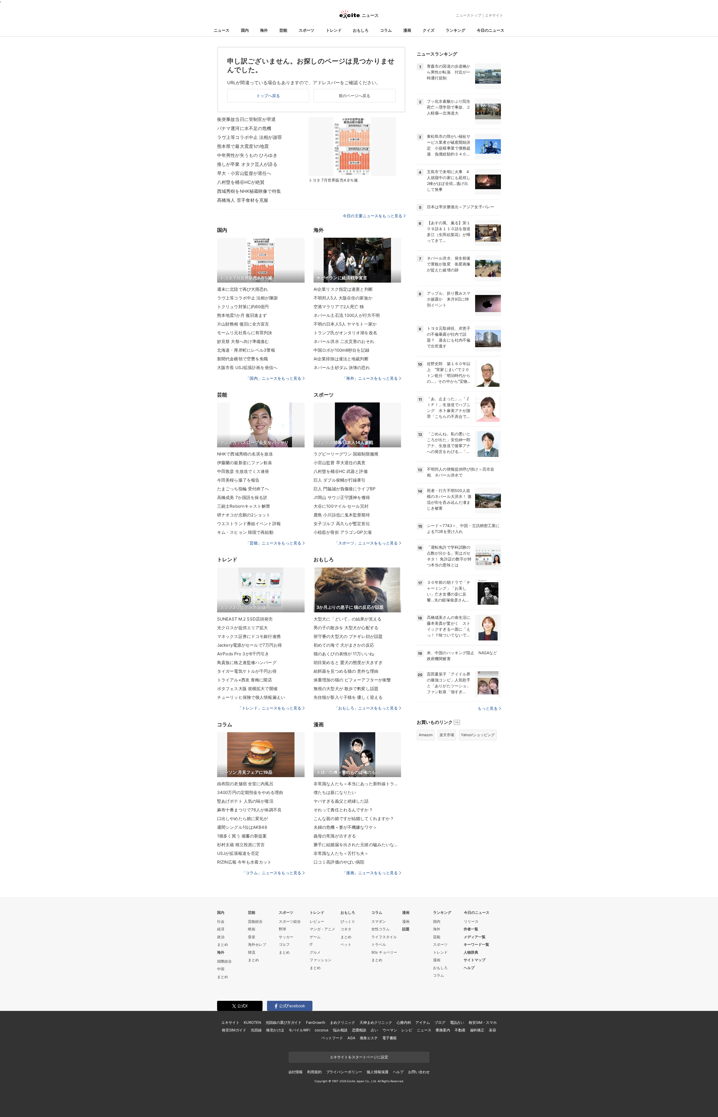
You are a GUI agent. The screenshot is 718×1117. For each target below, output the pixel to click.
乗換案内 (443, 1030)
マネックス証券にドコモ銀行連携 (249, 636)
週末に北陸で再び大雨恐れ (242, 289)
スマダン (378, 921)
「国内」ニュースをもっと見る (273, 378)
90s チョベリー (384, 952)
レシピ (406, 1030)
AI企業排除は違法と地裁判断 (341, 358)
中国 (220, 969)
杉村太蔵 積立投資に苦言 (241, 844)
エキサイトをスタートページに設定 (359, 1057)
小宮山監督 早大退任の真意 (340, 462)
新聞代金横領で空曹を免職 (242, 358)
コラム (386, 30)
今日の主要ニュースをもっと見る (372, 215)
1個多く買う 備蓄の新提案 (242, 836)
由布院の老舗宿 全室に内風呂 (245, 783)
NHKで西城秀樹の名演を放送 (245, 454)
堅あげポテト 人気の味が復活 (245, 801)
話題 (405, 929)
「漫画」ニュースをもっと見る (370, 872)
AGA (351, 1038)
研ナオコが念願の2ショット (244, 515)
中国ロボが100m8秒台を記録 (341, 350)
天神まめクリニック (376, 1022)
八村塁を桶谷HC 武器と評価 (341, 471)
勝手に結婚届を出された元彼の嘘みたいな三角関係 (357, 844)
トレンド (334, 30)
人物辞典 (471, 952)
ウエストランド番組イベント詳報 (249, 523)
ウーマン (390, 1030)
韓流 (251, 952)
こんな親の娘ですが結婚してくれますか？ (354, 818)
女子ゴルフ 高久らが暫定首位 (342, 523)
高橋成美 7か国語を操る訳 (242, 497)
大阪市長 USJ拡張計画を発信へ (247, 367)
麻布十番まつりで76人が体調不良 (249, 809)
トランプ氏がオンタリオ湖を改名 (345, 332)
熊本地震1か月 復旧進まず (242, 315)
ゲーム (315, 937)
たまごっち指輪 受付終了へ (243, 488)
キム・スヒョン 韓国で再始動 (245, 532)
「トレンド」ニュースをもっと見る (269, 708)
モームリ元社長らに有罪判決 (244, 332)
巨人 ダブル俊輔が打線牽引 (340, 480)
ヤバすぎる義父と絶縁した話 (341, 801)
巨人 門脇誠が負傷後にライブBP (345, 488)
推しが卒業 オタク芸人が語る (247, 164)
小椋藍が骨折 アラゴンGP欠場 (343, 532)
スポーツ (306, 30)
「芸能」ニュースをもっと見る (273, 543)
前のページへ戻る (354, 95)
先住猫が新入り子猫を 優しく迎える (348, 697)
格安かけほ (275, 1030)
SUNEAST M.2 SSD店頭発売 (245, 619)
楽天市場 (446, 735)
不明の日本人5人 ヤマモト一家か (345, 324)
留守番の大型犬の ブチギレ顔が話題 (348, 636)
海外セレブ (257, 944)
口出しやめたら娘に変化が (242, 818)
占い (374, 1030)
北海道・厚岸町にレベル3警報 (246, 350)
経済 (220, 929)
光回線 (256, 1030)
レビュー (317, 921)
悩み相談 (340, 1030)
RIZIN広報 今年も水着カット (244, 862)
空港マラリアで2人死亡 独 (339, 306)
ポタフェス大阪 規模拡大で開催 (247, 688)
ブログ (439, 1022)
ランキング (455, 30)
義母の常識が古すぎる (335, 836)
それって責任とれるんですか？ (343, 809)
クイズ (428, 30)
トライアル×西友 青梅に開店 (244, 680)
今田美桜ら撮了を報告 (238, 480)
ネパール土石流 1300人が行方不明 (347, 315)
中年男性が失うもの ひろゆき (247, 155)
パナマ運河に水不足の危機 (244, 128)
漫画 (407, 30)
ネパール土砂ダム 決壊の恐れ (342, 367)
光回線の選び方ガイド (284, 1022)
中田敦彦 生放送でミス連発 (243, 471)
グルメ (315, 952)
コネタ (345, 929)
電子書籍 (389, 1038)
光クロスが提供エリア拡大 (242, 627)
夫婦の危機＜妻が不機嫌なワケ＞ (345, 827)
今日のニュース (490, 30)
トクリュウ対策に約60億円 (243, 306)
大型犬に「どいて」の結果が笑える (347, 619)
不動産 (460, 1030)
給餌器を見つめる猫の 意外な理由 (346, 671)
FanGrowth (315, 1022)
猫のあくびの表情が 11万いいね (344, 653)
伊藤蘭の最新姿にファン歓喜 (244, 462)
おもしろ (361, 30)
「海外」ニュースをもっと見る (370, 378)
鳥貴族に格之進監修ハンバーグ (247, 662)
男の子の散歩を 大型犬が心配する (346, 627)
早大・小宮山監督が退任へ (244, 173)
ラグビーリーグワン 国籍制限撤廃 (346, 454)
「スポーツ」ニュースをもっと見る (366, 543)
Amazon (426, 735)
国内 (245, 30)
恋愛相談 (359, 1030)
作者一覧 (471, 929)
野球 (282, 929)
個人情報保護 (377, 1072)
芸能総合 (255, 921)
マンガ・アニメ (322, 929)
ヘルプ (469, 967)
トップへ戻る (268, 95)
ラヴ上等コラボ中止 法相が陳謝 (247, 298)
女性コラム (380, 929)
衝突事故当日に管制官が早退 (246, 119)
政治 (220, 937)
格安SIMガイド (234, 1030)
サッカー (286, 937)
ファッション (321, 960)
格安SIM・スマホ (483, 1022)
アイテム (422, 1022)
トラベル (378, 944)
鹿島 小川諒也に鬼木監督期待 (342, 515)
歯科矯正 (477, 1030)
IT (311, 944)
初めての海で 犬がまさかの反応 (344, 645)
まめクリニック (342, 1022)
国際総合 (224, 961)
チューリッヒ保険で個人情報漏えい (251, 697)
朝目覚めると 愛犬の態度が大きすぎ (348, 662)
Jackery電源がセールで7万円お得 (249, 645)
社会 (220, 921)
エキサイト (494, 15)
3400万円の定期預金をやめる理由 (250, 792)
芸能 (283, 30)
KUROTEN (252, 1022)
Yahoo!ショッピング (478, 735)
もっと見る (488, 708)
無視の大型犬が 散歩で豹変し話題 (346, 688)
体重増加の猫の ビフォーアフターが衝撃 (352, 680)
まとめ (222, 944)
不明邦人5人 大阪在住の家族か (343, 298)
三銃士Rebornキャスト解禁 (243, 506)
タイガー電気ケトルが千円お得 (247, 671)
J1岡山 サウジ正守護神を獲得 (342, 497)
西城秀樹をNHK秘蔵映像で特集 (249, 191)
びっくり (347, 921)
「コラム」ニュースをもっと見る (271, 872)
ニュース (221, 30)
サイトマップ (474, 960)
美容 (492, 1030)
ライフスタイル (384, 937)
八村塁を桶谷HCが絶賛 (240, 182)
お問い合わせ (419, 1072)
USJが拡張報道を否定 (238, 853)
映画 (251, 929)
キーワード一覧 (476, 944)
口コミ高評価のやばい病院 (339, 862)
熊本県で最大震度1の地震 (243, 146)
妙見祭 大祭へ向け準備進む (243, 341)
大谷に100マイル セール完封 (341, 506)
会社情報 (295, 1072)
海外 (264, 30)
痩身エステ (369, 1038)
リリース (471, 921)
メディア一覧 (474, 937)
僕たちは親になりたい (335, 792)
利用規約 (314, 1072)
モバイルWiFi (299, 1030)
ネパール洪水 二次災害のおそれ (344, 341)
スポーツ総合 (290, 921)
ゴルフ (284, 944)
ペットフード (332, 1038)
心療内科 (404, 1022)
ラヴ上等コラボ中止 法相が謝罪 (249, 137)
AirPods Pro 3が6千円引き (243, 653)
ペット (345, 944)
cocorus (321, 1030)
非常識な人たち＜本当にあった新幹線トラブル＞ (357, 783)
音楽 (251, 937)
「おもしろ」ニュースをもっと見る (366, 708)
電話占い (457, 1022)
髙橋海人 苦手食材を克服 (242, 200)
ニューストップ (468, 15)
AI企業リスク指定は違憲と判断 (343, 289)
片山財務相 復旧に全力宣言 (243, 324)
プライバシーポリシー (344, 1072)
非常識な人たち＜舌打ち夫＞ (341, 853)
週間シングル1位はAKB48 (242, 827)
